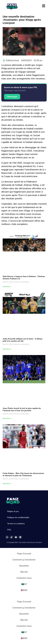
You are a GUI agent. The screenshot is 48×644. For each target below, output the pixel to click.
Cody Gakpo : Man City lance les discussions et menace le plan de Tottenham (23, 474)
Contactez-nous (24, 578)
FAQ (9, 530)
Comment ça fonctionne (24, 559)
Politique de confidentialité (18, 517)
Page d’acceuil (24, 553)
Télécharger (12, 97)
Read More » (7, 287)
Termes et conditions (16, 523)
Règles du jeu (13, 511)
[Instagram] (7, 537)
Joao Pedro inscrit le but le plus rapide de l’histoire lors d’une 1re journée (22, 409)
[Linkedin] (20, 537)
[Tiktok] (11, 537)
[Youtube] (16, 537)
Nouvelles (24, 566)
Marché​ (24, 572)
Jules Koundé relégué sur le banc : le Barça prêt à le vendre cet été (22, 340)
